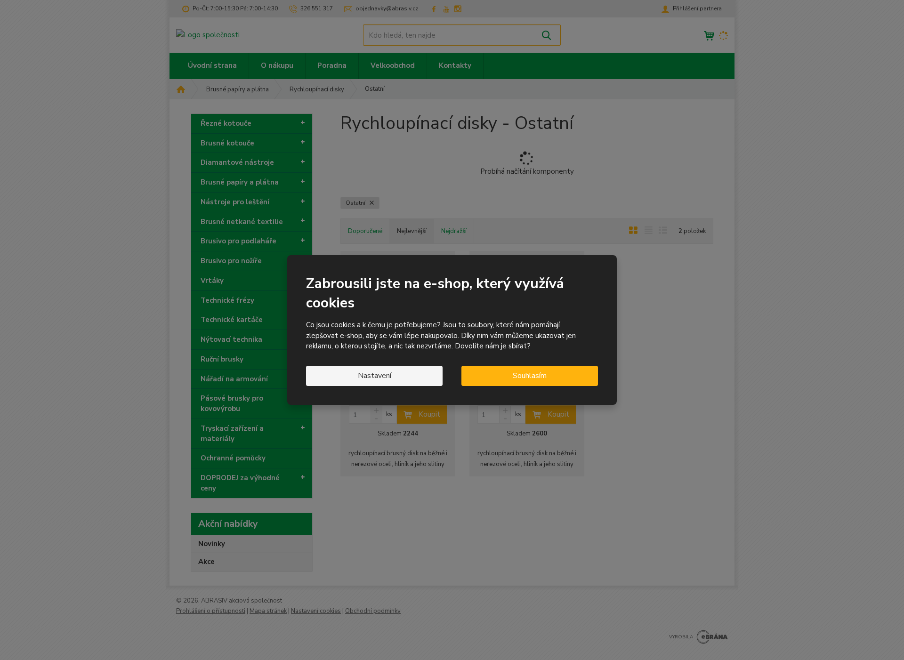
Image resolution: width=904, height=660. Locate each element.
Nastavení (374, 375)
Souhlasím (530, 375)
